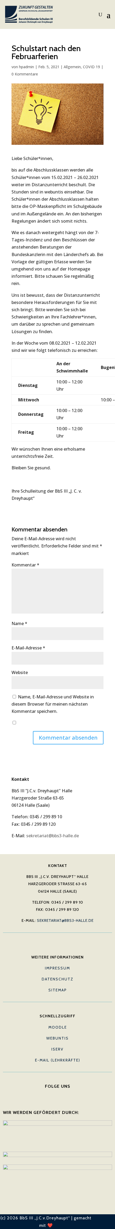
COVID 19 (91, 66)
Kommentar (25, 565)
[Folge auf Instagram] (68, 1094)
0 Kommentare (24, 74)
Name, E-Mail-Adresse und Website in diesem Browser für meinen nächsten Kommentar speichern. (52, 704)
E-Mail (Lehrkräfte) (57, 1060)
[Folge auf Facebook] (47, 1094)
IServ (57, 1049)
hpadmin (26, 66)
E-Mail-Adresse (28, 648)
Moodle (57, 1027)
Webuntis (57, 1038)
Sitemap (57, 990)
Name (19, 623)
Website (19, 672)
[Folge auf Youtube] (57, 1094)
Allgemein (72, 66)
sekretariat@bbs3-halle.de (52, 836)
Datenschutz (58, 979)
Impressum (57, 968)
